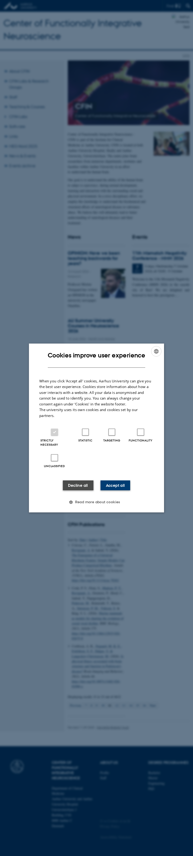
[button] (96, 502)
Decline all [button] (78, 485)
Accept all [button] (115, 485)
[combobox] (156, 351)
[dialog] (96, 428)
